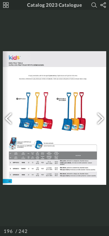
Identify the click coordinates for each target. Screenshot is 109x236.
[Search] (94, 5)
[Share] (103, 5)
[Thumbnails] (6, 5)
